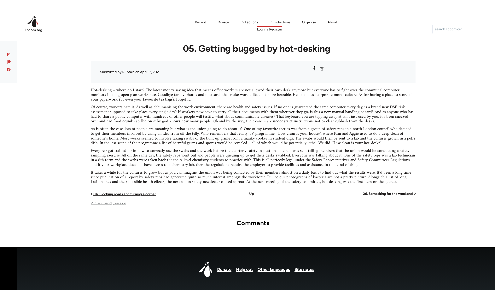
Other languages (274, 269)
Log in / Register (269, 29)
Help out (244, 269)
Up (251, 194)
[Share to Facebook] (314, 68)
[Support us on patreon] (9, 62)
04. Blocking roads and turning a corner (124, 194)
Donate (224, 269)
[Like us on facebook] (9, 69)
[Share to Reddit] (322, 68)
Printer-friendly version (108, 203)
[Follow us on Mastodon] (9, 54)
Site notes (304, 269)
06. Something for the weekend (388, 194)
